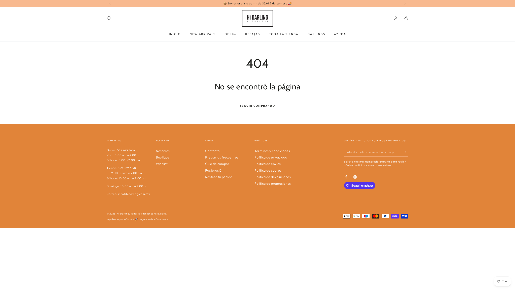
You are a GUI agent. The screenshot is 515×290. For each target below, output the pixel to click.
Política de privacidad (270, 157)
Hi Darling (123, 213)
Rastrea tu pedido (218, 177)
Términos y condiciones (272, 151)
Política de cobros (267, 170)
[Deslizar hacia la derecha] (405, 3)
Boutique (162, 157)
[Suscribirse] (406, 152)
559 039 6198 (127, 168)
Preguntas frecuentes (221, 157)
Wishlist (162, 164)
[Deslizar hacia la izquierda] (110, 3)
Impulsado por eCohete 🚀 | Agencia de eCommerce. (138, 219)
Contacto (212, 151)
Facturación (214, 170)
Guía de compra (217, 164)
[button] (109, 18)
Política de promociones (272, 183)
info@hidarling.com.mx (133, 194)
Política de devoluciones (272, 177)
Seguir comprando (257, 105)
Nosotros (163, 151)
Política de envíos (267, 164)
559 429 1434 (126, 150)
